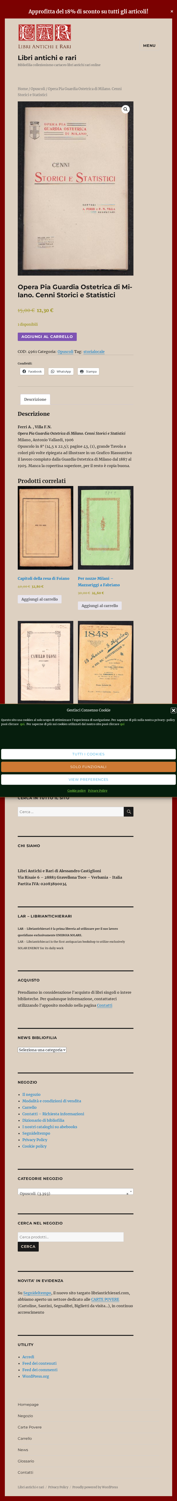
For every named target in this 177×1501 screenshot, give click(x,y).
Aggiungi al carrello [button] (39, 599)
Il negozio (31, 1094)
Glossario (26, 1461)
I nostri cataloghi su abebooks (49, 1126)
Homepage (28, 1404)
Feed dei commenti (39, 1369)
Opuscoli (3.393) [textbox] (74, 1193)
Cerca (28, 1246)
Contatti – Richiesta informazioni (53, 1114)
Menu (149, 45)
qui (21, 724)
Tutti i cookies (88, 754)
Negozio (25, 1416)
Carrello (29, 1107)
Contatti (104, 1005)
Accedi (28, 1357)
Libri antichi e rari (47, 58)
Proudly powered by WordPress (95, 1487)
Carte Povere (30, 1427)
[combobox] (76, 1191)
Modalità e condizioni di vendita (51, 1101)
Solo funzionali (88, 767)
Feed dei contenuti (39, 1363)
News (23, 1450)
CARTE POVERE (105, 1299)
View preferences (88, 779)
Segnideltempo (36, 1133)
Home (23, 89)
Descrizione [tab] (35, 399)
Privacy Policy (97, 791)
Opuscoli (38, 89)
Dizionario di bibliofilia (43, 1120)
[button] (173, 710)
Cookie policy (77, 791)
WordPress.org (35, 1376)
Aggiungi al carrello (47, 336)
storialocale (94, 351)
